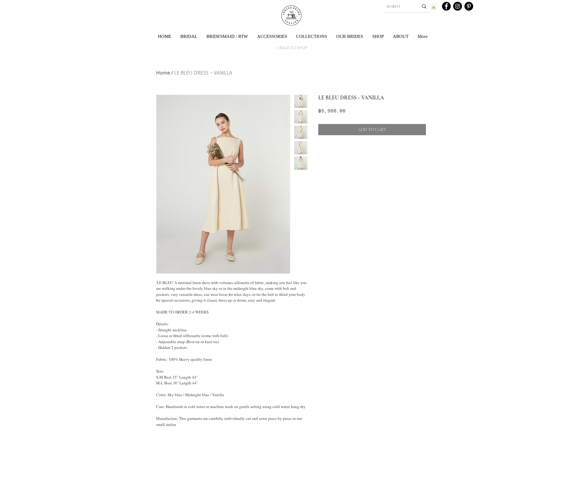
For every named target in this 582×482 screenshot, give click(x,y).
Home (163, 72)
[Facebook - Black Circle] (446, 6)
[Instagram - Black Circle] (457, 6)
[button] (433, 6)
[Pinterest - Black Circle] (468, 6)
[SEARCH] (424, 6)
